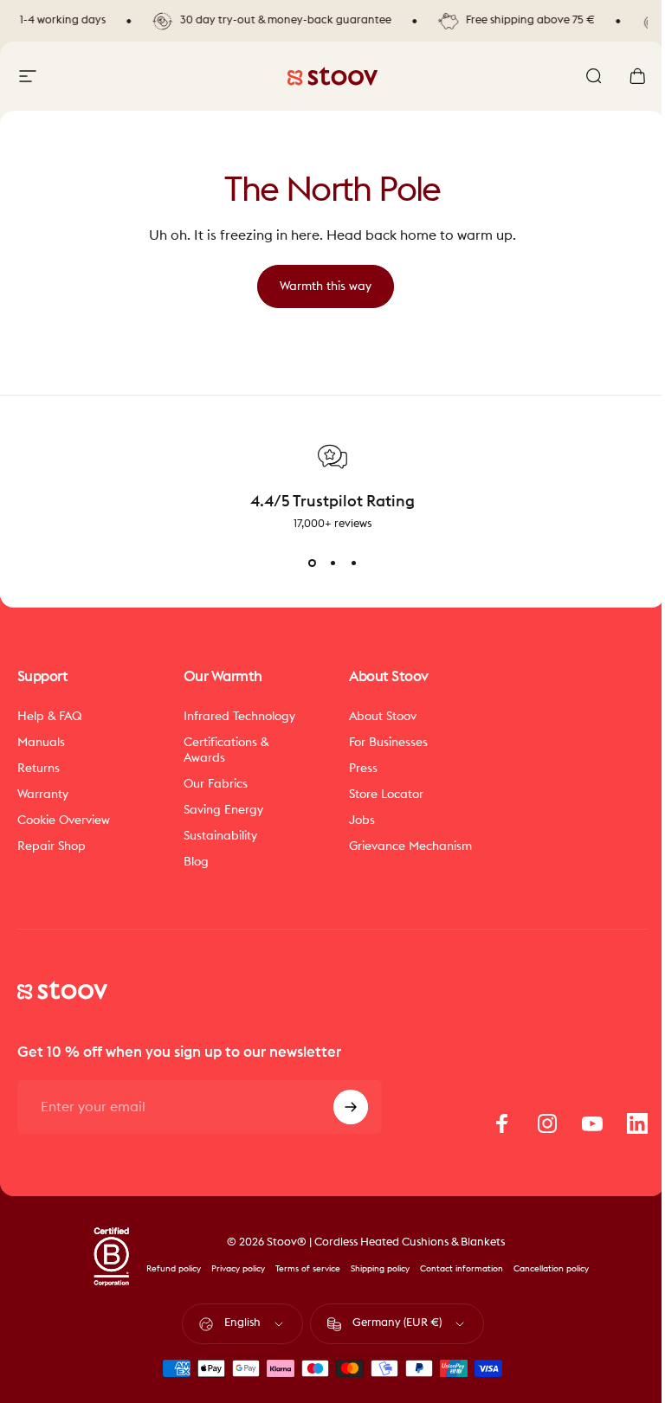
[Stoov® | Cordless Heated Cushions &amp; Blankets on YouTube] (592, 1123)
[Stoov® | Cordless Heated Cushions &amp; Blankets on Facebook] (502, 1123)
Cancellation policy (551, 1269)
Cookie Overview (63, 820)
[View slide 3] (353, 562)
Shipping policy (380, 1269)
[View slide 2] (332, 562)
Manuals (41, 742)
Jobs (362, 820)
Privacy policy (238, 1269)
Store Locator (386, 794)
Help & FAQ (49, 716)
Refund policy (173, 1269)
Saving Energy (223, 809)
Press (363, 768)
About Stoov (382, 716)
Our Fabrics (216, 783)
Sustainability (220, 835)
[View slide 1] (311, 562)
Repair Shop (51, 846)
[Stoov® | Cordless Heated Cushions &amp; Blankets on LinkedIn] (637, 1123)
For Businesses (388, 742)
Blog (196, 861)
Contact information (461, 1269)
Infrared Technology (239, 716)
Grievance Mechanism (410, 846)
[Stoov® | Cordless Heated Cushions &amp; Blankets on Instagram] (547, 1123)
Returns (38, 768)
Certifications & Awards (226, 750)
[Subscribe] (350, 1107)
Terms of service (307, 1269)
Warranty (42, 794)
